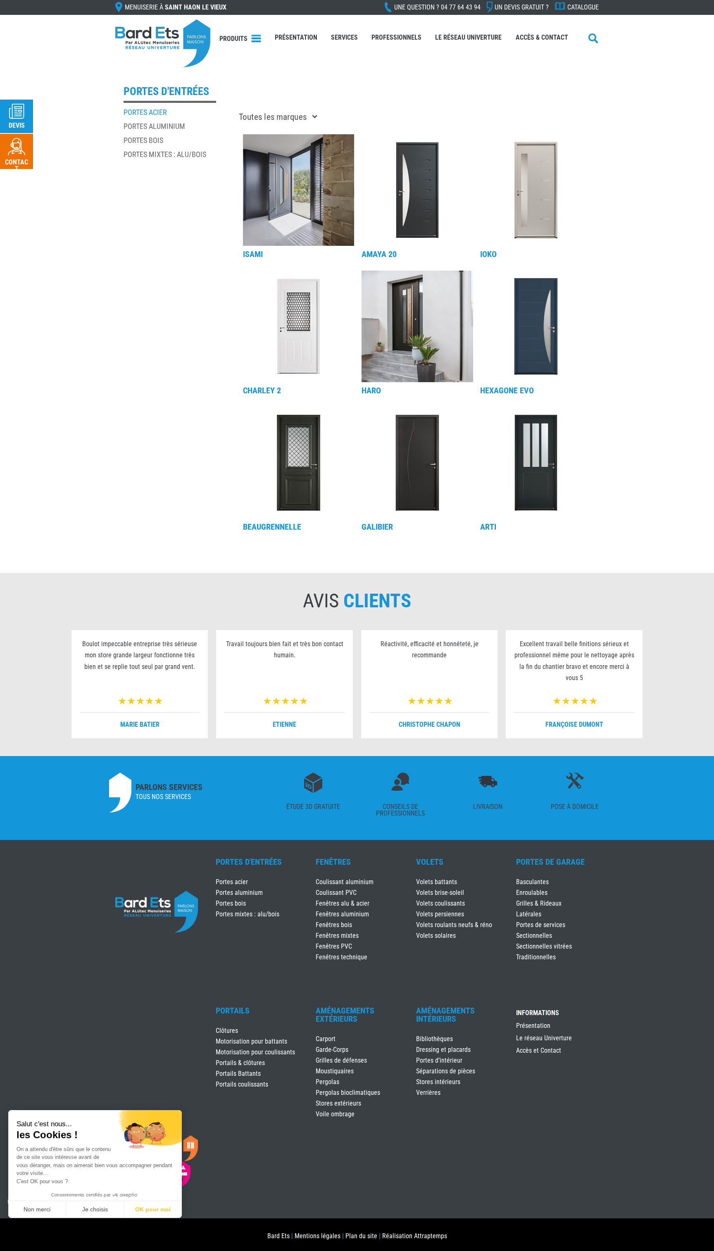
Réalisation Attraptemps (414, 1236)
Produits (233, 39)
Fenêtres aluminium (342, 914)
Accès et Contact (538, 1051)
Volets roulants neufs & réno (454, 925)
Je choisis (95, 1209)
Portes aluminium (154, 126)
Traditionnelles (536, 957)
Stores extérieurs (338, 1103)
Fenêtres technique (341, 957)
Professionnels (396, 37)
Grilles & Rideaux (539, 903)
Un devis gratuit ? (522, 7)
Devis (17, 125)
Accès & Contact (542, 37)
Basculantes (532, 882)
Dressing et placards (443, 1050)
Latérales (528, 914)
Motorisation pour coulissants (255, 1052)
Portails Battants (238, 1073)
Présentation (296, 37)
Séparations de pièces (445, 1071)
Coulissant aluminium (345, 882)
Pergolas (327, 1082)
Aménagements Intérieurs (445, 1015)
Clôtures (227, 1031)
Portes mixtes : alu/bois (165, 154)
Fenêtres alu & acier (342, 903)
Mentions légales (317, 1236)
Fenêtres (333, 862)
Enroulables (531, 893)
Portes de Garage (550, 862)
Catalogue (583, 7)
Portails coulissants (242, 1084)
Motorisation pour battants (251, 1041)
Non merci (37, 1209)
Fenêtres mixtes (337, 935)
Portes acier (145, 112)
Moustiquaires (335, 1071)
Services (344, 37)
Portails (233, 1011)
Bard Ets (278, 1236)
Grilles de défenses (341, 1060)
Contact (16, 165)
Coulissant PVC (336, 893)
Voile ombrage (335, 1114)
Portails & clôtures (240, 1063)
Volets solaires (436, 935)
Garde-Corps (332, 1050)
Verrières (428, 1092)
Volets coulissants (440, 903)
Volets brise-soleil (440, 893)
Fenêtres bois (334, 925)
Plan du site (361, 1236)
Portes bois (143, 140)
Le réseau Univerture (468, 37)
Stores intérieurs (438, 1082)
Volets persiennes (440, 914)
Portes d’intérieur (439, 1060)
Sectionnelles (534, 935)
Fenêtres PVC (334, 946)
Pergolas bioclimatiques (348, 1092)
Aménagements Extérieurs (345, 1015)
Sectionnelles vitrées (544, 946)
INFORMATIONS (537, 1013)
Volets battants (436, 882)
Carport (326, 1039)
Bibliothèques (434, 1039)
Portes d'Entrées (249, 862)
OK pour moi (153, 1209)
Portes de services (540, 925)
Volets (429, 862)
